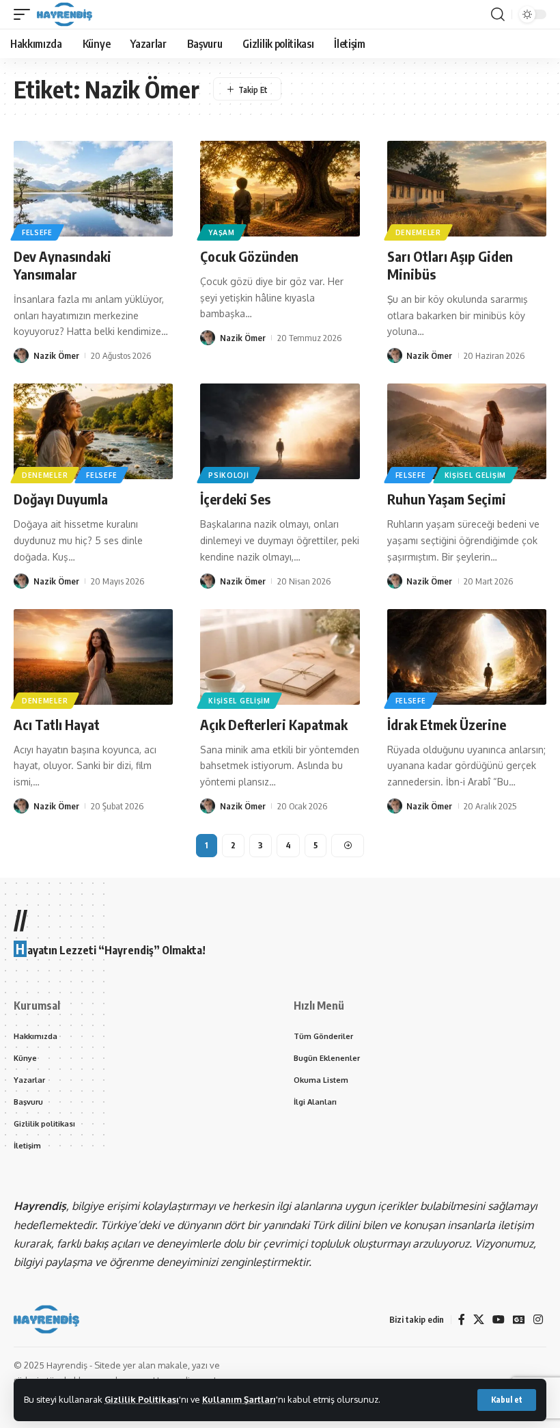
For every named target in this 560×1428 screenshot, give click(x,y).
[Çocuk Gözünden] (279, 189)
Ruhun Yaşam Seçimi (446, 498)
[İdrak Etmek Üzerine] (466, 657)
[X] (479, 1319)
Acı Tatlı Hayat (57, 724)
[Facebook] (461, 1319)
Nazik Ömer (56, 355)
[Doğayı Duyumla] (93, 431)
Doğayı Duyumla (61, 498)
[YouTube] (498, 1319)
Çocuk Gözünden (249, 256)
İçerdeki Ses (235, 498)
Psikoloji (228, 475)
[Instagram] (538, 1319)
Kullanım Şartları (239, 1399)
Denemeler (418, 232)
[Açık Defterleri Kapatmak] (279, 657)
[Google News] (519, 1319)
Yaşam (221, 232)
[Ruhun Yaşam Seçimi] (466, 431)
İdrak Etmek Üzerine (446, 724)
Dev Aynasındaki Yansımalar (62, 264)
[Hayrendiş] (64, 14)
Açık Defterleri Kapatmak (274, 724)
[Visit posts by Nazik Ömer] (21, 355)
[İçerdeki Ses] (279, 431)
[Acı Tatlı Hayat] (93, 657)
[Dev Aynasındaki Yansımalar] (93, 189)
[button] (506, 1400)
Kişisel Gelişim (476, 475)
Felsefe (37, 232)
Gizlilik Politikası (141, 1399)
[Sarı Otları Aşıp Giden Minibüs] (466, 189)
